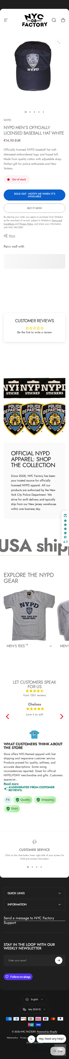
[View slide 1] (28, 867)
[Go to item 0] (26, 112)
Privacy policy (26, 1037)
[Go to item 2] (30, 112)
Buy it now (34, 208)
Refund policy (12, 1037)
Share (12, 236)
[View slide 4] (41, 867)
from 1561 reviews (34, 695)
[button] (8, 716)
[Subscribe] (58, 960)
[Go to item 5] (43, 112)
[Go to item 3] (34, 112)
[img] (34, 691)
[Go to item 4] (39, 112)
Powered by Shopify (47, 1031)
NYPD (7, 120)
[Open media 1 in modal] (58, 42)
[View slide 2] (32, 867)
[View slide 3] (37, 867)
